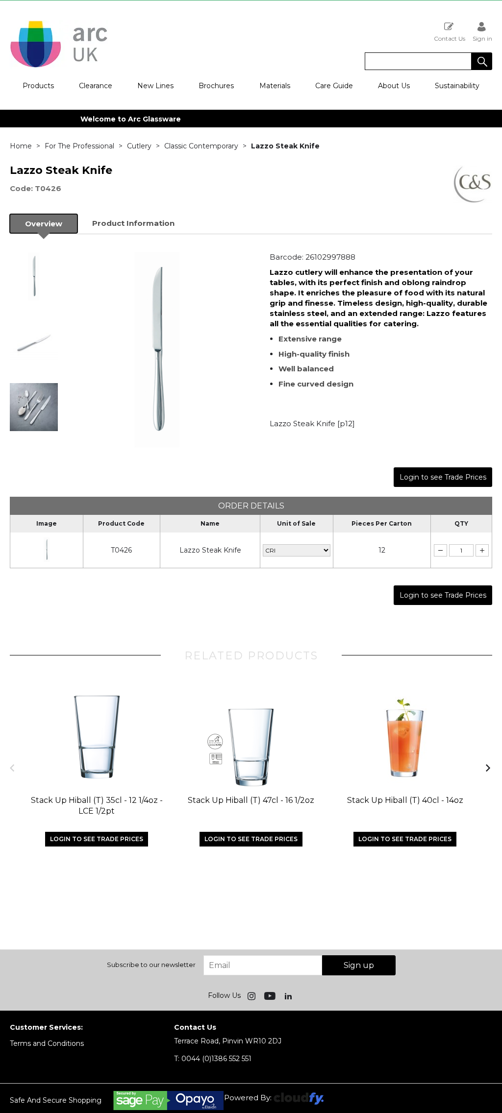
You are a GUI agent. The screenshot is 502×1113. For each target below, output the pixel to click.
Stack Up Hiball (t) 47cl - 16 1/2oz (251, 800)
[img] (252, 995)
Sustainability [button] (457, 85)
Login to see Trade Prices (443, 477)
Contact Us (449, 38)
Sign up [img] (359, 965)
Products (38, 85)
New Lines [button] (155, 85)
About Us (394, 85)
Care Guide (334, 85)
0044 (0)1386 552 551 (212, 1058)
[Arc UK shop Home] (59, 66)
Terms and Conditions (47, 1043)
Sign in (482, 38)
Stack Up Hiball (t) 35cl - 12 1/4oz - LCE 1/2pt (97, 806)
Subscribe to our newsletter (151, 964)
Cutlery (139, 146)
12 (381, 550)
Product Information (133, 223)
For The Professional (79, 146)
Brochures (216, 85)
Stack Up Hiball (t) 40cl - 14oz (405, 800)
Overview (43, 223)
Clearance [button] (95, 85)
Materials (274, 85)
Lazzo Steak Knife (210, 550)
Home (21, 146)
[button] (482, 61)
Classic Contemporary (201, 146)
